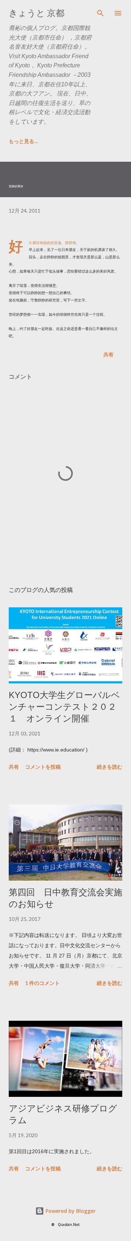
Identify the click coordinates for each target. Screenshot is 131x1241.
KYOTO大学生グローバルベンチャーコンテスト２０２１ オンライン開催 (64, 706)
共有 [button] (108, 354)
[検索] (100, 13)
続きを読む (109, 767)
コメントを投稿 (43, 767)
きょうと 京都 (36, 13)
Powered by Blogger (70, 1210)
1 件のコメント (42, 983)
